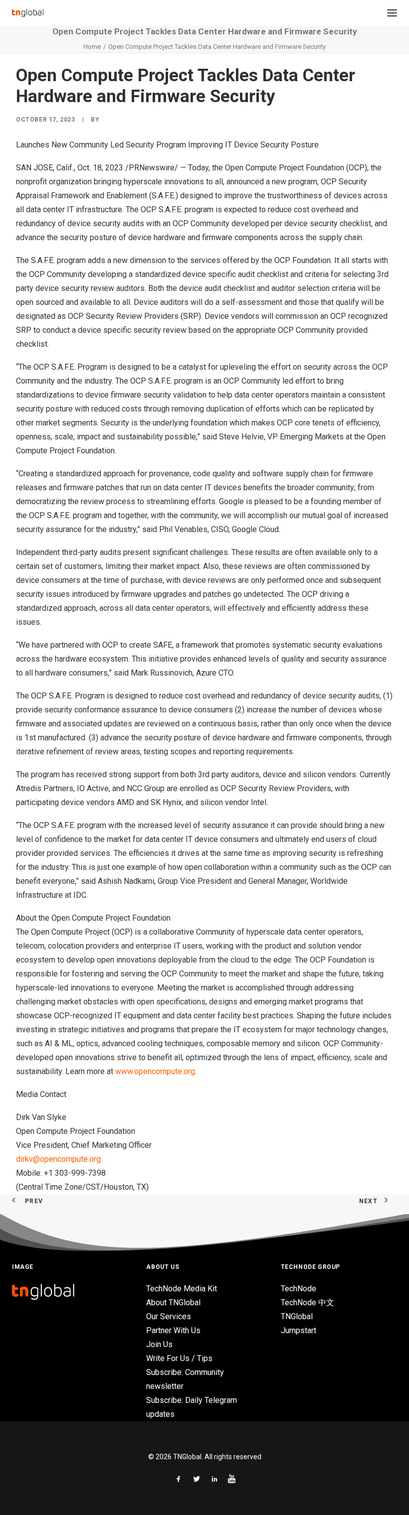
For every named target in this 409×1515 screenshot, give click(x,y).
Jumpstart (298, 1330)
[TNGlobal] (27, 13)
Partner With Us (173, 1330)
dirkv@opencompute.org (58, 1159)
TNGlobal (297, 1316)
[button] (392, 13)
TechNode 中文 (307, 1302)
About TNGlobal (173, 1302)
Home (92, 46)
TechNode (298, 1288)
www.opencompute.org (155, 1071)
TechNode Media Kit (181, 1288)
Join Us (159, 1344)
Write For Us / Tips (179, 1358)
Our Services (168, 1316)
